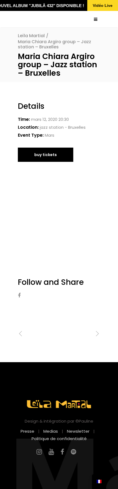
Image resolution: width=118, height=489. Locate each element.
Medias (50, 431)
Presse (27, 431)
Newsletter (78, 431)
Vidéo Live (103, 5)
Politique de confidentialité (59, 438)
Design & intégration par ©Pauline (59, 421)
